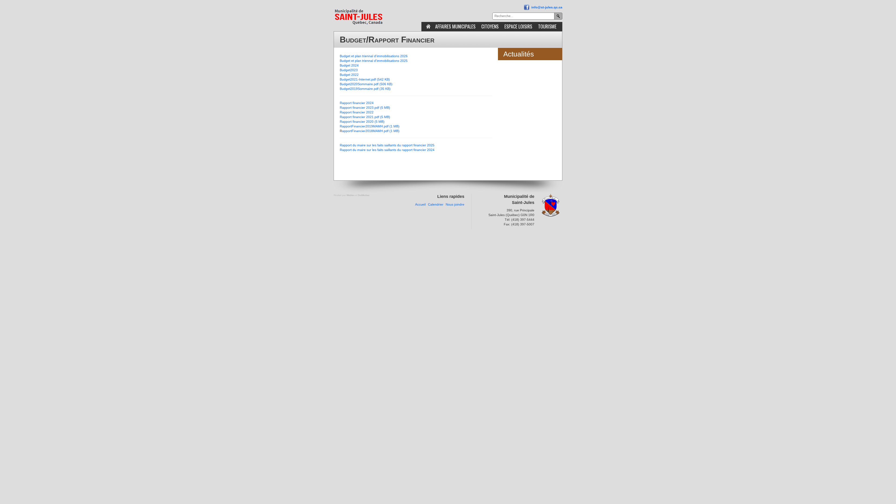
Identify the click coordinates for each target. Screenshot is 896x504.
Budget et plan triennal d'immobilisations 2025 (374, 61)
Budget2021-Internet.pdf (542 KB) (365, 79)
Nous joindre (455, 204)
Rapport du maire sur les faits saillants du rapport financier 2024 (387, 150)
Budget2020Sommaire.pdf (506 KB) (366, 84)
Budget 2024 (349, 65)
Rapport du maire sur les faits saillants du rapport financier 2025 (387, 145)
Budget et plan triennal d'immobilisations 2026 (374, 56)
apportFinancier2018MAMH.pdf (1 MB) (370, 131)
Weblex (350, 195)
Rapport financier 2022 (357, 112)
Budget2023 (349, 70)
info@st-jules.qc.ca (546, 7)
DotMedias (363, 195)
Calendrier (435, 204)
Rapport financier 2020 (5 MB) (362, 121)
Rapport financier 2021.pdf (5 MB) (365, 117)
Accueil (420, 204)
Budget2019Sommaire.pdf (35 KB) (365, 89)
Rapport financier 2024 (357, 103)
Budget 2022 (349, 75)
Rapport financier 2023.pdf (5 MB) (365, 107)
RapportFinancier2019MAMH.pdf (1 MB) (369, 126)
